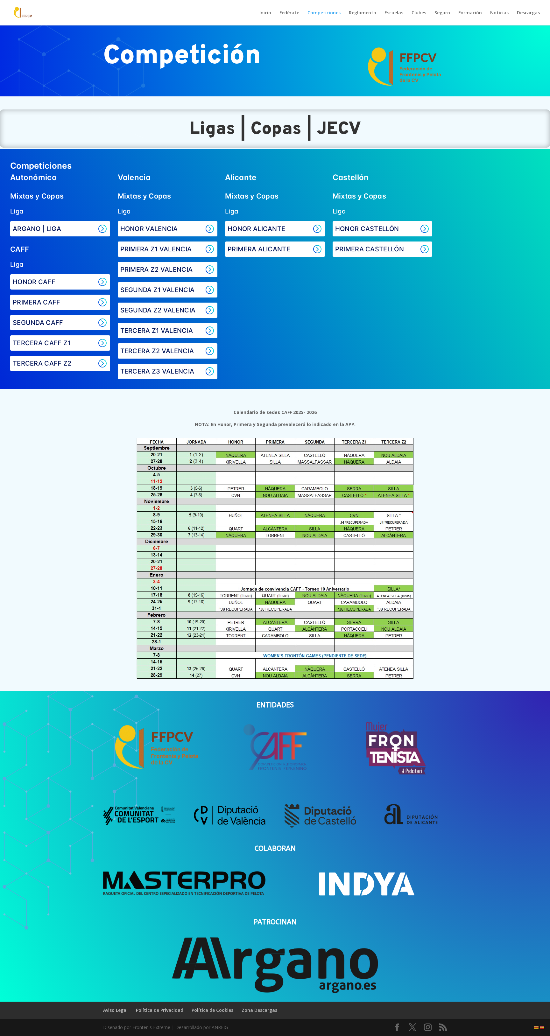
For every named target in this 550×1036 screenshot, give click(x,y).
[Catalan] (536, 1027)
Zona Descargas (259, 1010)
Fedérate (289, 13)
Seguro (442, 13)
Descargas (528, 13)
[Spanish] (542, 1027)
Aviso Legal (115, 1010)
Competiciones (324, 13)
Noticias (499, 13)
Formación (470, 13)
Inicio (265, 13)
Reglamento (362, 13)
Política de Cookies (212, 1010)
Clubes (419, 13)
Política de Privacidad (159, 1010)
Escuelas (393, 13)
